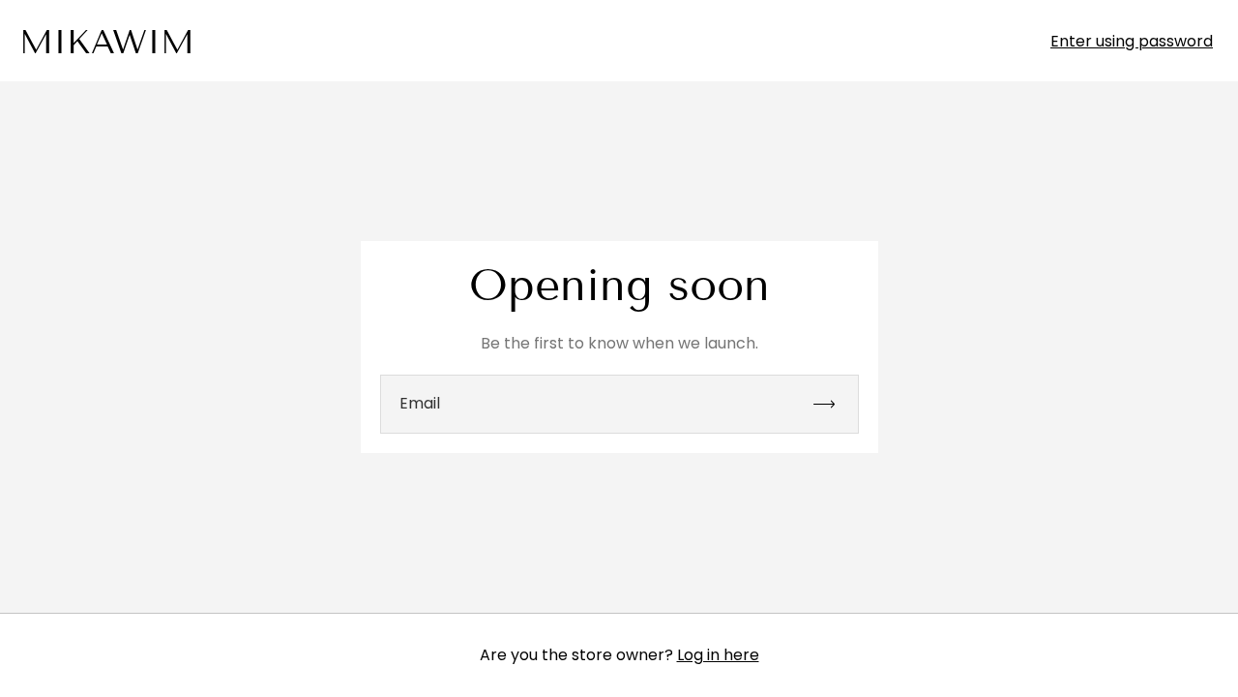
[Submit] (833, 404)
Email (419, 403)
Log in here (718, 655)
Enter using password (1131, 41)
